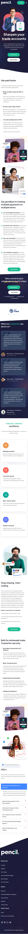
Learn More (6, 461)
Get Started (13, 54)
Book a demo (14, 269)
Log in (20, 2)
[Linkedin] (5, 922)
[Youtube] (10, 922)
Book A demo (13, 59)
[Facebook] (2, 922)
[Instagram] (7, 922)
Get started (14, 292)
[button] (2, 311)
